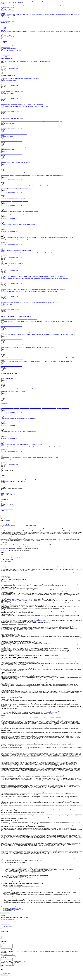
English (4, 28)
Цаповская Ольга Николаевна (36, 361)
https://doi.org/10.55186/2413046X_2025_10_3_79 (11, 257)
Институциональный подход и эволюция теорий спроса (13, 91)
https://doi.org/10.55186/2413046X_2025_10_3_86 (11, 296)
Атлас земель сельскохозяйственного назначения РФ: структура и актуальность (18, 344)
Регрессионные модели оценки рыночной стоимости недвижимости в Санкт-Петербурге (20, 78)
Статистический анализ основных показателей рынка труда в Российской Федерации (20, 211)
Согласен (3, 3)
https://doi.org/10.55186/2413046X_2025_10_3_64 (11, 412)
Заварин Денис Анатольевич (52, 334)
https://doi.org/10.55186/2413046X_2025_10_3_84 (11, 283)
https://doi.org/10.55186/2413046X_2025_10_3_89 (11, 366)
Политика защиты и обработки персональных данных (18, 522)
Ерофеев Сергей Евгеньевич (49, 361)
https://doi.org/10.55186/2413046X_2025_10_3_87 (11, 309)
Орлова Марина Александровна (65, 321)
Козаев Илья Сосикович (6, 201)
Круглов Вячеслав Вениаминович (8, 106)
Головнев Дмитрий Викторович (8, 149)
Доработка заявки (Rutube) (6, 926)
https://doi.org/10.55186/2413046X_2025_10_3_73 (11, 98)
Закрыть (2, 520)
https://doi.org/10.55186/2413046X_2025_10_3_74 (11, 111)
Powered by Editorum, (40, 522)
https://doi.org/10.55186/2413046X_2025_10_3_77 (11, 231)
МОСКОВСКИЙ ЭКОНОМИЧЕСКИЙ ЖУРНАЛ (17, 6)
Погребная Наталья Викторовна (8, 291)
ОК (13, 963)
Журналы (3, 4)
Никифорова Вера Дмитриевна (41, 106)
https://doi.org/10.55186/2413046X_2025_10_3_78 (11, 244)
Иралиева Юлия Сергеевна (22, 321)
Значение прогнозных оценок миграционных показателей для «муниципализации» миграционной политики (25, 375)
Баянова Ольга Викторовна (7, 136)
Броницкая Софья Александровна (32, 278)
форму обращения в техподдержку (15, 909)
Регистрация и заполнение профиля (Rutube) (10, 921)
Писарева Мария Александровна (33, 421)
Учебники (9, 9)
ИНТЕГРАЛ (3, 6)
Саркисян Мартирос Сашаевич (52, 446)
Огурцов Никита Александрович (36, 446)
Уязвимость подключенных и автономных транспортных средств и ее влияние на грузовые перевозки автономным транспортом (29, 302)
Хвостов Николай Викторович (22, 361)
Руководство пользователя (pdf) (7, 919)
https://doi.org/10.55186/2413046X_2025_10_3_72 (11, 438)
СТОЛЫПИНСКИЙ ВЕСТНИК (8, 7)
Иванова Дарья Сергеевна (20, 421)
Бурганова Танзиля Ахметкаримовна (9, 433)
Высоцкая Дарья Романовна (33, 291)
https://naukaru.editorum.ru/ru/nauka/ (11, 585)
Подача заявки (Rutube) (6, 924)
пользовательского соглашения (19, 961)
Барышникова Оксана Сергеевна (8, 347)
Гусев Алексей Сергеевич (18, 278)
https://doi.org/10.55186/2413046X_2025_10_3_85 (11, 464)
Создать (7, 524)
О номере (5, 56)
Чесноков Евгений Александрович (8, 80)
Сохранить (8, 520)
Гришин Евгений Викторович (7, 123)
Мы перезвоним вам (5, 912)
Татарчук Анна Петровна (6, 278)
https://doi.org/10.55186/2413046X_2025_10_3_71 (11, 205)
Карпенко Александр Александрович (49, 291)
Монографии (4, 9)
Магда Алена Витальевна (21, 291)
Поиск (2, 20)
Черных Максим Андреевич (48, 347)
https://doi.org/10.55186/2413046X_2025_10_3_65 (11, 154)
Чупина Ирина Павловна (6, 408)
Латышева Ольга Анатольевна (7, 391)
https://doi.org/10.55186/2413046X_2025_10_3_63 (11, 141)
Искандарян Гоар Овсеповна (7, 421)
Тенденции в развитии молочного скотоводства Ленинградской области (17, 147)
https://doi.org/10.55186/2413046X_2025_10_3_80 (11, 270)
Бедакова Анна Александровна (22, 446)
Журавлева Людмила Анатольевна (20, 408)
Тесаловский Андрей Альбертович (8, 334)
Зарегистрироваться (10, 965)
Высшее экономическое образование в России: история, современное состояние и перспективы (22, 104)
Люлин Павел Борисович (20, 226)
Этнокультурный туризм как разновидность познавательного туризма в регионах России (20, 405)
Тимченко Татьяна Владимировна (39, 175)
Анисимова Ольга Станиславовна (22, 162)
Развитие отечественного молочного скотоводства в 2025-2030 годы (16, 198)
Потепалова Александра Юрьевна (8, 214)
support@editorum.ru (16, 908)
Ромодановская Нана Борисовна (8, 459)
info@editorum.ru (7, 561)
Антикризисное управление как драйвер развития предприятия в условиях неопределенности (21, 444)
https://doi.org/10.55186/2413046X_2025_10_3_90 (11, 68)
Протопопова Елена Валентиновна (67, 334)
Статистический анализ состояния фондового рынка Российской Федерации (18, 172)
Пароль (2, 973)
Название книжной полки (6, 519)
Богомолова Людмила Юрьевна (8, 188)
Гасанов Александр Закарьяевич (36, 252)
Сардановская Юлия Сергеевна (49, 421)
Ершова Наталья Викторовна (34, 347)
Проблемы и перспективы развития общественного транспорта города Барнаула (18, 388)
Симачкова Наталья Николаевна (49, 408)
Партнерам (7, 10)
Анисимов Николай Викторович (24, 334)
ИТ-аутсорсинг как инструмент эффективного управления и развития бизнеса (18, 418)
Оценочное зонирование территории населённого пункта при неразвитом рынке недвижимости (22, 331)
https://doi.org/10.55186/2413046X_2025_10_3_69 (11, 85)
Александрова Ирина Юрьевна (24, 239)
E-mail (2, 956)
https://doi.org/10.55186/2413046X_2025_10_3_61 (11, 383)
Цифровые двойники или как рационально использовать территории (16, 250)
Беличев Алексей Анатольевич (61, 278)
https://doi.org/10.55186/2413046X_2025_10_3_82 (11, 326)
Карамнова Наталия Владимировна (20, 201)
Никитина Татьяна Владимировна (55, 175)
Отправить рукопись (5, 22)
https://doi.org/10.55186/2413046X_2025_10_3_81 (11, 395)
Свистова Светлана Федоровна (8, 175)
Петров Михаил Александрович (36, 321)
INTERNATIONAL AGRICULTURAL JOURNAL (40, 6)
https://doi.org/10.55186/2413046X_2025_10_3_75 (11, 451)
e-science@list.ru (4, 505)
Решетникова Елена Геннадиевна (8, 93)
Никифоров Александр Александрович (25, 106)
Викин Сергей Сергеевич (21, 347)
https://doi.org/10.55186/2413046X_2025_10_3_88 (11, 351)
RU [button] (1, 25)
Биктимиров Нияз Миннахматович (8, 378)
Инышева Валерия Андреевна (47, 278)
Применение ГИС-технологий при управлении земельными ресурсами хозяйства (19, 319)
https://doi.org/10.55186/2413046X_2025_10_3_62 (11, 128)
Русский (5, 27)
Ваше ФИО (3, 943)
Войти (27, 525)
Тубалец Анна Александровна (7, 446)
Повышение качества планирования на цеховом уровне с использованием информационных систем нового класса (26, 159)
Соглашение (3, 522)
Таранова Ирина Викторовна (21, 188)
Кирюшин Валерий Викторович (23, 214)
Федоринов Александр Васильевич (39, 239)
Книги (2, 8)
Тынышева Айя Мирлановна (21, 252)
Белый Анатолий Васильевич (38, 334)
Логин (2, 972)
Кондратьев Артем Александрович (8, 63)
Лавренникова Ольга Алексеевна (8, 321)
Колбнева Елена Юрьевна (49, 252)
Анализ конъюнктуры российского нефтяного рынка (12, 263)
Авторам (3, 10)
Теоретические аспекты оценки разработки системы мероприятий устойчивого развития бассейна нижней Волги (26, 185)
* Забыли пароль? (33, 525)
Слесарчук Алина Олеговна (7, 304)
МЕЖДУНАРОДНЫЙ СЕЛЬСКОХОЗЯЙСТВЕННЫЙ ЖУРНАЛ (65, 6)
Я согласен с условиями (7, 961)
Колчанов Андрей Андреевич (7, 226)
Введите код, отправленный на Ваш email (10, 962)
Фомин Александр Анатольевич (8, 504)
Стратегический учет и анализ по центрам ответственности (14, 134)
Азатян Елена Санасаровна (65, 446)
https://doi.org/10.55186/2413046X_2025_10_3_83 (11, 339)
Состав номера (6, 55)
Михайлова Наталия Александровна (23, 175)
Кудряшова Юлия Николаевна (50, 321)
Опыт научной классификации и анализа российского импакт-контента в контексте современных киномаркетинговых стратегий (29, 457)
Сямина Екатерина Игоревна (7, 509)
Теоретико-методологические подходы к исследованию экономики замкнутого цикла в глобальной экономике (25, 61)
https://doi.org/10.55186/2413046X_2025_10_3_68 (11, 179)
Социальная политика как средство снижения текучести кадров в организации (18, 431)
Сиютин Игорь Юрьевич (20, 391)
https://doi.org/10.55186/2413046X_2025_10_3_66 (11, 166)
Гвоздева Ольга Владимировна (7, 252)
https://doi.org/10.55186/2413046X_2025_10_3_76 (11, 218)
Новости (12, 10)
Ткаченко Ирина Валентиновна (8, 162)
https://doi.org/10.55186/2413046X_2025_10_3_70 (11, 192)
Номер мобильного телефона (7, 949)
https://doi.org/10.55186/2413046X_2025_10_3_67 (11, 425)
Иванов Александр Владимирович (64, 361)
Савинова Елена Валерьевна (7, 265)
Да (1, 937)
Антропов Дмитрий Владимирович (9, 239)
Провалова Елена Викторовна (7, 361)
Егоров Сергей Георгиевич (63, 408)
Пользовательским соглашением (15, 2)
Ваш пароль (3, 957)
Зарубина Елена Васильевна (34, 408)
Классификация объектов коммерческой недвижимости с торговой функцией (18, 224)
